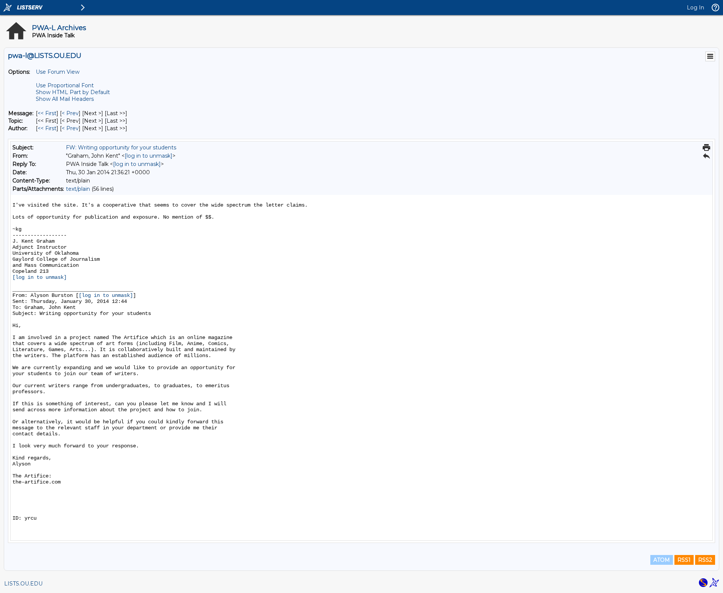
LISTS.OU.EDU (23, 583)
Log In (695, 7)
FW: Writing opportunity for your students (121, 147)
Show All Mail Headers (65, 99)
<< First (47, 113)
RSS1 (684, 560)
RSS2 (705, 560)
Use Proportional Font (65, 85)
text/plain (78, 189)
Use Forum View (57, 71)
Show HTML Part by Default (73, 92)
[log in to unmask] (148, 155)
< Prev (70, 113)
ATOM (661, 560)
